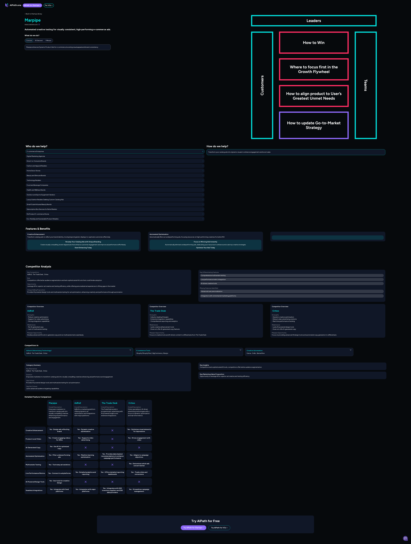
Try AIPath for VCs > (219, 528)
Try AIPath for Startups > (193, 528)
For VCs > (49, 5)
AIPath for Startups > (32, 5)
